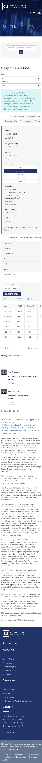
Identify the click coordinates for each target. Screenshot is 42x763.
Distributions (9, 697)
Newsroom (8, 663)
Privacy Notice (32, 754)
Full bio (11, 383)
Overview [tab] (7, 243)
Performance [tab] (8, 253)
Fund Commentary (18, 116)
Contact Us (11, 732)
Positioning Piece (34, 116)
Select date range (12, 294)
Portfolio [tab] (7, 264)
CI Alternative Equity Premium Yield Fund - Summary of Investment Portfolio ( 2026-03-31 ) (18, 426)
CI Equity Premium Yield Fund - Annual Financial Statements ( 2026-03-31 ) (20, 431)
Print (38, 121)
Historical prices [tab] (9, 274)
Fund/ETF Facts (27, 121)
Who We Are (8, 659)
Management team (16, 237)
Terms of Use (7, 754)
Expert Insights (9, 666)
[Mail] (16, 643)
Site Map (5, 760)
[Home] (14, 6)
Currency (4, 81)
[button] (8, 159)
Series (3, 75)
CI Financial (10, 670)
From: (7, 284)
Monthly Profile (12, 121)
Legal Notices (19, 754)
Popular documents (33, 237)
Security (34, 757)
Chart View (20, 299)
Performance (32, 348)
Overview (8, 348)
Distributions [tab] (8, 259)
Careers (8, 674)
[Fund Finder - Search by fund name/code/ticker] (21, 52)
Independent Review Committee (17, 701)
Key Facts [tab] (7, 248)
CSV (30, 299)
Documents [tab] (8, 269)
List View (9, 299)
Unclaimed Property (20, 757)
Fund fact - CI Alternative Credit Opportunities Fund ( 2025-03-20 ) (20, 420)
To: (16, 284)
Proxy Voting (8, 690)
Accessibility (6, 757)
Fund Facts (7, 693)
